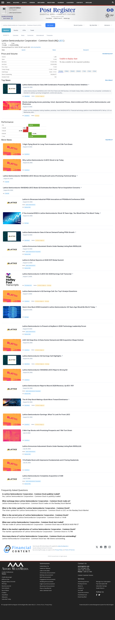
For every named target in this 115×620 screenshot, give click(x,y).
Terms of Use (40, 604)
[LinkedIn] (105, 549)
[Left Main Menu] (3, 2)
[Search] (113, 2)
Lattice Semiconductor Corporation (33, 251)
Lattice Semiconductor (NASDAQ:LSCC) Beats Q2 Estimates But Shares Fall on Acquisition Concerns (42, 188)
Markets (6, 30)
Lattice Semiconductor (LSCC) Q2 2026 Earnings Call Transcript (47, 274)
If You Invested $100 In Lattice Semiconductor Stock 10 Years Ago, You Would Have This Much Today (61, 213)
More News (108, 80)
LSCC (61, 40)
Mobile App (67, 18)
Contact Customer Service (85, 575)
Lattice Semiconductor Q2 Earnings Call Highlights (42, 356)
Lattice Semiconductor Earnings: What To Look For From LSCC (46, 414)
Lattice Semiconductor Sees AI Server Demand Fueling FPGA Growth (49, 232)
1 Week (66, 71)
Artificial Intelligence (40, 96)
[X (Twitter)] (97, 549)
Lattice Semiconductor (30, 204)
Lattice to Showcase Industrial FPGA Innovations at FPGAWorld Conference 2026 (53, 199)
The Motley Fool (28, 285)
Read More (109, 140)
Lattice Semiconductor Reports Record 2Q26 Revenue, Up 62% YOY (48, 386)
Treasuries (50, 35)
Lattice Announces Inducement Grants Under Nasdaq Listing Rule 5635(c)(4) (51, 246)
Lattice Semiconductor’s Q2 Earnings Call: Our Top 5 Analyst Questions (49, 291)
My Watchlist (93, 25)
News (22, 35)
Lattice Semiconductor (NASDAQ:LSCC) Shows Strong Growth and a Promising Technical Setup (40, 176)
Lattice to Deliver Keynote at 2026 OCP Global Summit (43, 260)
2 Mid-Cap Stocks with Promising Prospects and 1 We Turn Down (47, 430)
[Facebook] (101, 549)
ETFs (24, 30)
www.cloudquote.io (63, 546)
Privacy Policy (58, 550)
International (40, 35)
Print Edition (49, 18)
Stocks (16, 30)
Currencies (30, 35)
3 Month (78, 71)
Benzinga (26, 223)
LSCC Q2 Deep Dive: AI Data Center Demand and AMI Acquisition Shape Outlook (53, 340)
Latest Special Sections (15, 12)
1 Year (84, 71)
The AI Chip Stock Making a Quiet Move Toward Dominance (45, 399)
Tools (32, 30)
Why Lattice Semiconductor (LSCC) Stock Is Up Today (43, 160)
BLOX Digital (110, 604)
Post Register (13, 10)
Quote (23, 50)
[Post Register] (4, 11)
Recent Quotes (78, 25)
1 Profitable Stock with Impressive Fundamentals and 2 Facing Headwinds (50, 460)
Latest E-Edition (15, 8)
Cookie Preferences (7, 572)
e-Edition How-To (57, 18)
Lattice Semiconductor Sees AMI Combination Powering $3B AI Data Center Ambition (55, 85)
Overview (15, 35)
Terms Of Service (70, 550)
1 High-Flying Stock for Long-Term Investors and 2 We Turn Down (47, 144)
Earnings (37, 115)
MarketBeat (27, 96)
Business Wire (27, 207)
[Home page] (57, 11)
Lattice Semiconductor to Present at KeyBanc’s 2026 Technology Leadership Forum (54, 326)
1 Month (72, 71)
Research (86, 50)
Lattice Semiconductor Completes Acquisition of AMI (42, 476)
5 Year (94, 71)
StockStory (27, 115)
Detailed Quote (107, 53)
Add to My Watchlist (36, 47)
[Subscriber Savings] (19, 17)
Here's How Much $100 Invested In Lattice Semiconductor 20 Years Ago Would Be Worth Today (59, 307)
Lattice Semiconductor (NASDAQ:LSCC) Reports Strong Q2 (44, 370)
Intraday (61, 71)
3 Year (89, 71)
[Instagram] (109, 549)
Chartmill (7, 181)
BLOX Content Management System (95, 604)
